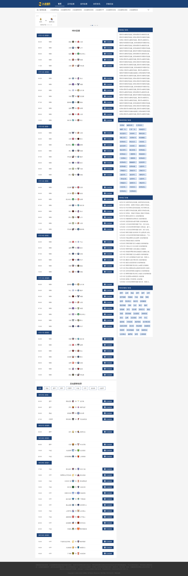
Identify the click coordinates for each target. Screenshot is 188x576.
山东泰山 (123, 334)
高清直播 (109, 42)
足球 (126, 293)
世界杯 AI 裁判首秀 (133, 138)
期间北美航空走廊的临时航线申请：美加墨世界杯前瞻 (142, 133)
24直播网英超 (54, 10)
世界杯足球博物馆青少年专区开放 (123, 154)
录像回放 (109, 3)
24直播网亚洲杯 (122, 10)
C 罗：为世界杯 (133, 129)
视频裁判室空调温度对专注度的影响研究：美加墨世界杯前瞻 (133, 162)
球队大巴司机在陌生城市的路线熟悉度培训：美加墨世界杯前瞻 (123, 138)
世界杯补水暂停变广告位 (123, 142)
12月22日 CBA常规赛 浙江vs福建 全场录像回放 (133, 243)
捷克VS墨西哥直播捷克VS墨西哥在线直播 (123, 175)
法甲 (148, 293)
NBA (50, 42)
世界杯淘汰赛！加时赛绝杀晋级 (142, 187)
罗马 (128, 309)
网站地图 (117, 573)
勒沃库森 (123, 305)
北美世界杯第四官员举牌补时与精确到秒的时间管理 (142, 162)
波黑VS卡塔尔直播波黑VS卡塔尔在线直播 (133, 179)
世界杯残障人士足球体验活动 (142, 150)
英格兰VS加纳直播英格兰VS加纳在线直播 (133, 170)
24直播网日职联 (89, 10)
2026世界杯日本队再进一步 (133, 146)
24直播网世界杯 (66, 10)
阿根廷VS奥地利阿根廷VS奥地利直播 (123, 170)
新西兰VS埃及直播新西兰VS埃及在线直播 (133, 183)
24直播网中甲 (100, 10)
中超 (77, 388)
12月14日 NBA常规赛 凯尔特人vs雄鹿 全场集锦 (133, 265)
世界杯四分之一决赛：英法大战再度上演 (142, 158)
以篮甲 (102, 388)
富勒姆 (122, 309)
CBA (129, 305)
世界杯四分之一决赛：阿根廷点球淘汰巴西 (123, 162)
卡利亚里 (129, 322)
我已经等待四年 (123, 150)
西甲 (61, 388)
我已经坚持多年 (133, 150)
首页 (59, 3)
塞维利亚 (144, 313)
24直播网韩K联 (77, 10)
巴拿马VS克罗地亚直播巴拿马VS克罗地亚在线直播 (133, 187)
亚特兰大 (141, 309)
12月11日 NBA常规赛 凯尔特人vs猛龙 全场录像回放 (135, 273)
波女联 (93, 388)
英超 (47, 388)
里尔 (121, 318)
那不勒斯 (123, 297)
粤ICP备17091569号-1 (107, 573)
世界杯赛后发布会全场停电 (123, 166)
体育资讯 (96, 3)
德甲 (143, 293)
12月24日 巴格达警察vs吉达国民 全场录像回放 (133, 238)
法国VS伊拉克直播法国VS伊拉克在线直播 (142, 179)
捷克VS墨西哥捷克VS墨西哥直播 (133, 175)
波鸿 (136, 334)
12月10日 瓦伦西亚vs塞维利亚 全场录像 (131, 276)
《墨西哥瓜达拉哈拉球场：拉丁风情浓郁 (133, 154)
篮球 (121, 301)
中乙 (145, 318)
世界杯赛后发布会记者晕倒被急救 (133, 166)
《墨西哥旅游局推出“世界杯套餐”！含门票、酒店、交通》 (133, 158)
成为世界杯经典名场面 (123, 146)
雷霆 (121, 313)
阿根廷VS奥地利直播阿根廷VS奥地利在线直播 (123, 183)
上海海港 (143, 334)
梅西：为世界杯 (123, 129)
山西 (126, 318)
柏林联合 (144, 330)
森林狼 (122, 322)
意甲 (54, 388)
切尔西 (134, 309)
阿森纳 (130, 297)
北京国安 (133, 318)
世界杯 (122, 125)
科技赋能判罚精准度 (142, 138)
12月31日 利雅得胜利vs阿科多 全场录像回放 (133, 219)
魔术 (145, 305)
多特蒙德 (143, 301)
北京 (135, 305)
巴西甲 (70, 388)
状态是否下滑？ (123, 133)
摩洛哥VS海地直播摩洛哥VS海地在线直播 (142, 183)
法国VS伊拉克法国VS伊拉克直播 (142, 166)
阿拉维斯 (139, 326)
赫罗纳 (130, 334)
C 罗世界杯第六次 (139, 125)
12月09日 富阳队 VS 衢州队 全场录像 (130, 279)
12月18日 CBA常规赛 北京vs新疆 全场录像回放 (133, 254)
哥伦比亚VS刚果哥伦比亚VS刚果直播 (123, 179)
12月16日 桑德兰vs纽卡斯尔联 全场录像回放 (133, 260)
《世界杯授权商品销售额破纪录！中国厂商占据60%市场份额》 (123, 158)
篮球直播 (83, 3)
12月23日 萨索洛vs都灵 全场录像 (129, 241)
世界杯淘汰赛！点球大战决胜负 (123, 191)
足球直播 (70, 3)
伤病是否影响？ (142, 129)
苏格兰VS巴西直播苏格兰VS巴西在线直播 (142, 170)
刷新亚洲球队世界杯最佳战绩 (142, 146)
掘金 (148, 309)
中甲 (85, 388)
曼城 (141, 297)
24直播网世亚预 (111, 10)
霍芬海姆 (128, 313)
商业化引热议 (133, 142)
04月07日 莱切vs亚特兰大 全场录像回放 (131, 216)
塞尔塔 (132, 326)
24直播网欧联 (133, 10)
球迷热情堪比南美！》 (142, 154)
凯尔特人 (128, 301)
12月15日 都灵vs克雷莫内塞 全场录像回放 (132, 262)
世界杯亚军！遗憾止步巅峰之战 (133, 191)
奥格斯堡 (147, 326)
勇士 (140, 305)
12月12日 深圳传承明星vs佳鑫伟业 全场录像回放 (134, 271)
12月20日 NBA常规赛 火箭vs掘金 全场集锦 (132, 249)
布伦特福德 (130, 330)
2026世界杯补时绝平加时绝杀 (142, 142)
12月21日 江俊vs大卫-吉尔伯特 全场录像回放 (133, 246)
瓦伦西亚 (136, 313)
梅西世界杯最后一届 (130, 125)
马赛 (137, 330)
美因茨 (122, 330)
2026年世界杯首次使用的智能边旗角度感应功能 (133, 133)
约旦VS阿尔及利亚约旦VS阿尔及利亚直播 (123, 187)
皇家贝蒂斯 (123, 326)
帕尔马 (136, 301)
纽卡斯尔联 (146, 322)
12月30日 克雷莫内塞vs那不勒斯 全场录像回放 (133, 221)
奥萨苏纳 (137, 322)
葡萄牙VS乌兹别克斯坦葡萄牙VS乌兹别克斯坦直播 (142, 175)
